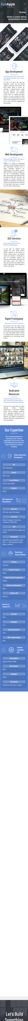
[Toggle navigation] (25, 4)
